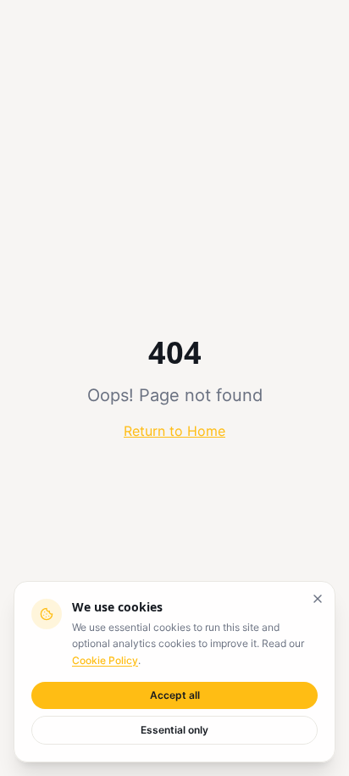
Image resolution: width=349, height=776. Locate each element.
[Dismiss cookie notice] (317, 599)
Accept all (175, 695)
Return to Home (174, 430)
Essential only (174, 729)
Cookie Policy (105, 660)
